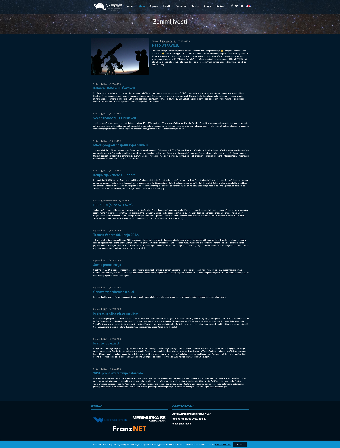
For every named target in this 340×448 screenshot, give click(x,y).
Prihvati (240, 444)
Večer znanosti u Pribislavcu (114, 118)
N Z (105, 84)
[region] (170, 444)
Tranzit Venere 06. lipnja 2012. (116, 235)
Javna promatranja (107, 265)
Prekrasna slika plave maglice (115, 313)
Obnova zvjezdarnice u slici (113, 292)
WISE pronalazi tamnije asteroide (118, 373)
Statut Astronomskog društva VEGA (191, 413)
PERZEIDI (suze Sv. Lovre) (113, 205)
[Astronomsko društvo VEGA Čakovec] (107, 7)
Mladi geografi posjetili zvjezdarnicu (120, 145)
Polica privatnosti (223, 444)
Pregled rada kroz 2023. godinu (189, 418)
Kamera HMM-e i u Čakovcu (114, 88)
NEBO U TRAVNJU (165, 46)
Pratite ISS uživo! (106, 343)
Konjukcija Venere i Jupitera (114, 175)
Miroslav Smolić (169, 41)
